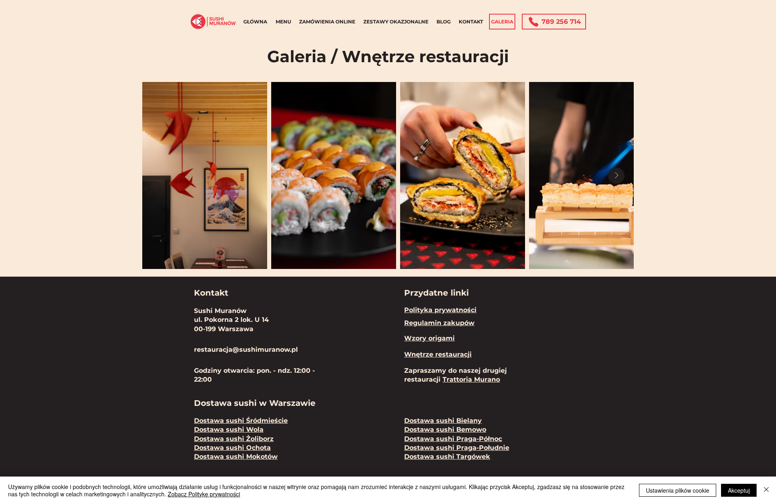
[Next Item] (616, 176)
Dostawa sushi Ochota (232, 448)
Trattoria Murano (471, 379)
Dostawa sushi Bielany (443, 420)
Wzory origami (429, 338)
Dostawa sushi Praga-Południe (456, 448)
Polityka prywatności (440, 310)
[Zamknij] (766, 490)
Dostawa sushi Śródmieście (241, 420)
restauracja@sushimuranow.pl (246, 349)
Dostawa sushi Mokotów (236, 456)
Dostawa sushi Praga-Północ (453, 439)
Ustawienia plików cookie (677, 490)
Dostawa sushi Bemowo (445, 429)
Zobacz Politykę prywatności (204, 494)
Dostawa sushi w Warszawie (256, 403)
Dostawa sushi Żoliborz (234, 439)
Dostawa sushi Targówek (447, 456)
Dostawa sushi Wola (229, 429)
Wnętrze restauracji (438, 354)
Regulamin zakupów (439, 323)
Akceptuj (739, 490)
